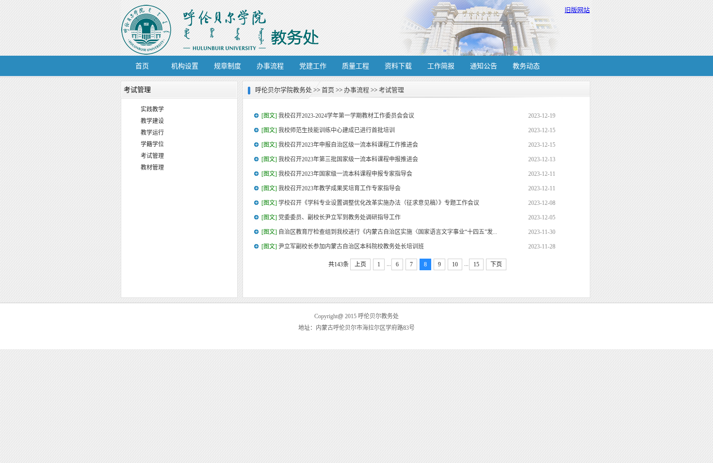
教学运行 (152, 132)
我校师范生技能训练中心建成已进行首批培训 (328, 130)
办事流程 (270, 66)
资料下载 (398, 66)
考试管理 (152, 156)
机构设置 (184, 66)
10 (455, 264)
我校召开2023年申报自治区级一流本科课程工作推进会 (339, 144)
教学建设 (152, 121)
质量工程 (355, 66)
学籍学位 (152, 144)
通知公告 (483, 66)
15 (476, 264)
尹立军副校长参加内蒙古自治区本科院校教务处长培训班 (342, 246)
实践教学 (152, 109)
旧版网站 (577, 10)
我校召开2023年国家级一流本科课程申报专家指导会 (336, 173)
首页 (142, 66)
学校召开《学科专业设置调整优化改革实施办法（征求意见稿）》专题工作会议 (370, 203)
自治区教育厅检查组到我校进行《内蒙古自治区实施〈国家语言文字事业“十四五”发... (379, 232)
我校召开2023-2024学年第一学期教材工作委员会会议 (337, 115)
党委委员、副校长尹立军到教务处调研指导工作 (331, 217)
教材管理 (152, 167)
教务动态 (526, 66)
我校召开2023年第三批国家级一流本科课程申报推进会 (339, 159)
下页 (496, 264)
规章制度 (227, 66)
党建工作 (312, 66)
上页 (360, 264)
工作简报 (440, 66)
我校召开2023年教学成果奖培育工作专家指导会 (331, 188)
